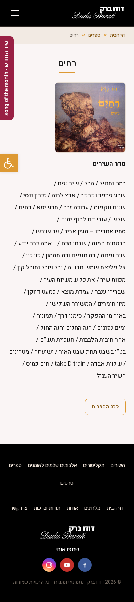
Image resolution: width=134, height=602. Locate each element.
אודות (72, 508)
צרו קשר (18, 508)
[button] (9, 163)
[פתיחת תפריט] (15, 13)
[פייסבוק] (85, 565)
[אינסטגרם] (49, 565)
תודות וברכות (47, 508)
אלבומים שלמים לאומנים (52, 465)
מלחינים (92, 508)
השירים (118, 465)
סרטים (67, 483)
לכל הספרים (105, 407)
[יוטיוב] (67, 565)
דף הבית (118, 35)
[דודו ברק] (98, 13)
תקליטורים (93, 465)
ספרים (94, 35)
